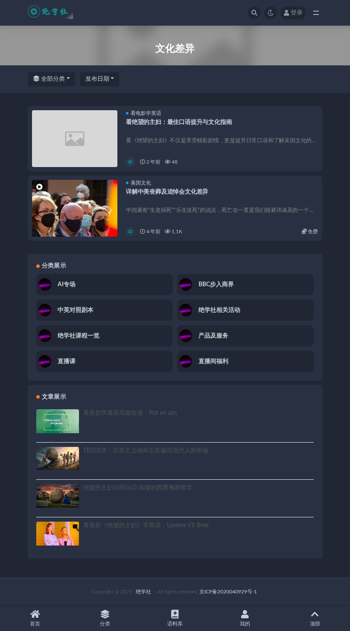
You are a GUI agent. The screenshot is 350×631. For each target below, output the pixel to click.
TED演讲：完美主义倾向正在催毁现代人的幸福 (145, 451)
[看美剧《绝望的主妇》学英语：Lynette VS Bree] (57, 534)
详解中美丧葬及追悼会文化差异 (167, 192)
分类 (105, 623)
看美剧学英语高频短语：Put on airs (130, 413)
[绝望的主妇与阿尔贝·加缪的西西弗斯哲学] (57, 496)
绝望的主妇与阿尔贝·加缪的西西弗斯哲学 (137, 488)
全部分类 (52, 79)
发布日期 (97, 79)
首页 (35, 623)
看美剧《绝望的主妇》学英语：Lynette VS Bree (146, 525)
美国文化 (141, 182)
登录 (297, 13)
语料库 (175, 623)
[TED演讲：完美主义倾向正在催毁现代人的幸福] (57, 458)
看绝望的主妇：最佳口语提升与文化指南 (179, 122)
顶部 (315, 623)
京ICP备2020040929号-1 (228, 591)
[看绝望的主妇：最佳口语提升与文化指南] (74, 138)
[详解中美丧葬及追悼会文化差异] (74, 222)
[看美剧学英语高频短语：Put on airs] (57, 421)
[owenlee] (131, 162)
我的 (245, 623)
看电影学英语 (146, 113)
